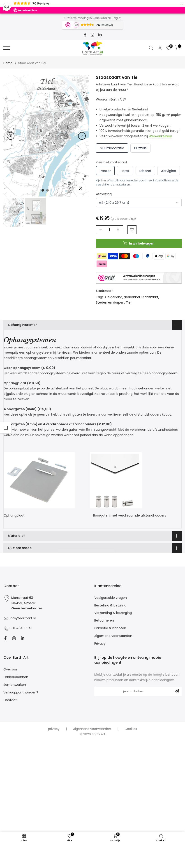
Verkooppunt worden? (20, 692)
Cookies (131, 729)
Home (7, 63)
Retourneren (104, 620)
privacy (54, 729)
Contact (10, 700)
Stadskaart (104, 290)
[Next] (82, 136)
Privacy (100, 643)
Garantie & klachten (110, 628)
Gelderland (113, 297)
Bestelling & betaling (110, 605)
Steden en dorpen (110, 302)
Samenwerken (14, 685)
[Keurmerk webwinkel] (139, 278)
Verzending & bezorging (113, 613)
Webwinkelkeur (160, 136)
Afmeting (104, 194)
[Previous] (10, 136)
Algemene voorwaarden (113, 636)
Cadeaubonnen (15, 677)
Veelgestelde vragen (110, 598)
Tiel (128, 302)
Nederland (132, 297)
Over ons (10, 669)
